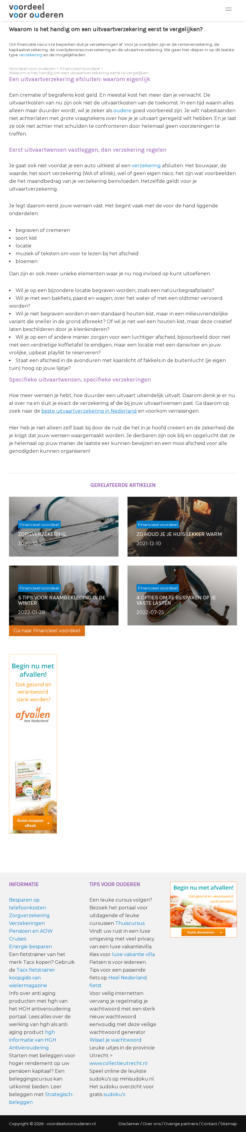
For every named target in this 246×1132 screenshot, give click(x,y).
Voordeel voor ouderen (32, 69)
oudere (122, 110)
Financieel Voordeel (80, 69)
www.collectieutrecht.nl (118, 1063)
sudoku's (114, 1094)
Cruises (17, 939)
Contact (209, 1123)
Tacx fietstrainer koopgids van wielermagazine (32, 977)
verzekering (30, 55)
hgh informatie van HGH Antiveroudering (32, 1040)
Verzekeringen (27, 923)
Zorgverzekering (29, 915)
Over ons (151, 1123)
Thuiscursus (130, 923)
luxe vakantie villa (133, 954)
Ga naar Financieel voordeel (47, 630)
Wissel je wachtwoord (115, 1040)
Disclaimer (129, 1123)
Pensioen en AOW (31, 931)
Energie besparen (30, 946)
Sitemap (228, 1123)
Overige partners (181, 1123)
